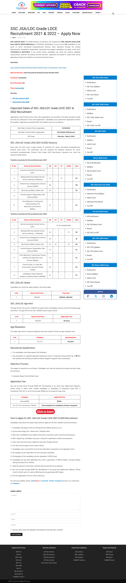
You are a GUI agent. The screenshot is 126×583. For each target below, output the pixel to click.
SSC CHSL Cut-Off (93, 125)
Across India (19, 88)
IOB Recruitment (49, 560)
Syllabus (90, 113)
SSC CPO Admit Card (95, 251)
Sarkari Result (87, 12)
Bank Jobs (31, 12)
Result (89, 121)
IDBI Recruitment (49, 557)
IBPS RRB (19, 565)
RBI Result (109, 557)
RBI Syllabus (79, 557)
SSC (39, 12)
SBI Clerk (19, 560)
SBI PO (18, 554)
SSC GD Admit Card (94, 224)
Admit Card (91, 90)
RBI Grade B (19, 574)
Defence (60, 12)
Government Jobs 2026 (21, 102)
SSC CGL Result (93, 94)
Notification (91, 82)
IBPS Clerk (18, 557)
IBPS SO (18, 563)
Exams (97, 12)
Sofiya (14, 37)
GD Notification (93, 216)
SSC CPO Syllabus (93, 247)
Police (67, 12)
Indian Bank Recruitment (49, 563)
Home (14, 12)
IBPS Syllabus (79, 554)
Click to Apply (45, 411)
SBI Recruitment (49, 552)
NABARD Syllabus (79, 560)
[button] (113, 14)
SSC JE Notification (94, 163)
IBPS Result (109, 554)
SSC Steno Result (93, 282)
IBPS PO (18, 552)
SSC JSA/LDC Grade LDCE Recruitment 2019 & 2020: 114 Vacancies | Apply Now (38, 67)
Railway (51, 12)
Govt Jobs (21, 12)
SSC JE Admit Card (94, 171)
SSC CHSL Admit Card (95, 117)
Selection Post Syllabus (95, 193)
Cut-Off (90, 99)
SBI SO (18, 568)
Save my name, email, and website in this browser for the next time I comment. (38, 530)
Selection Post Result (95, 202)
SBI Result (109, 552)
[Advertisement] (46, 20)
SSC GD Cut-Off (93, 232)
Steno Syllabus (92, 274)
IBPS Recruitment (49, 554)
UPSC (44, 12)
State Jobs (75, 12)
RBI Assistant (18, 571)
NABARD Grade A (18, 576)
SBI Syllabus (79, 552)
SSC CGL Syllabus (93, 86)
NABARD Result (109, 560)
